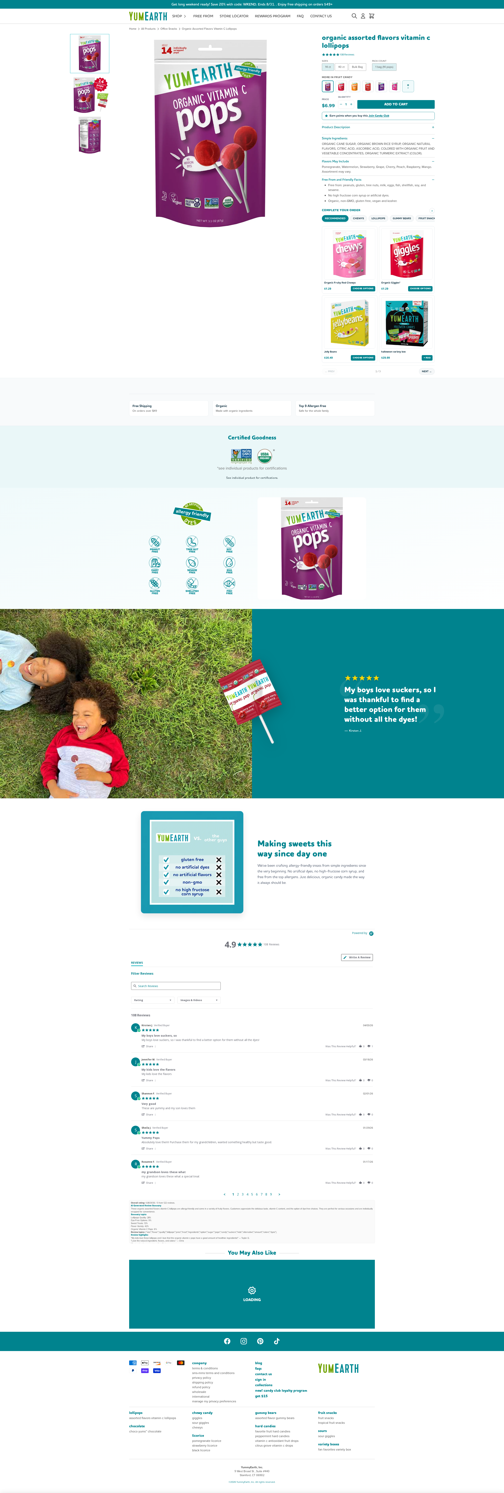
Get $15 (261, 1396)
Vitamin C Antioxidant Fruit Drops (276, 1441)
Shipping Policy (202, 1382)
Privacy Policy (201, 1377)
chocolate (137, 1426)
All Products (148, 29)
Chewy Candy (202, 1412)
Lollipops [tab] (378, 218)
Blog (258, 1363)
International (200, 1396)
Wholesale (199, 1392)
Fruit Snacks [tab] (428, 218)
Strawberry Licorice (204, 1445)
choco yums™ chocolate (145, 1431)
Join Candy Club (379, 116)
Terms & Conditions (205, 1368)
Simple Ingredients (334, 138)
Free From (203, 16)
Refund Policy (201, 1387)
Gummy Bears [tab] (402, 218)
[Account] (363, 16)
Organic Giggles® (390, 282)
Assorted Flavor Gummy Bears (274, 1418)
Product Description (336, 127)
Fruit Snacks (327, 1412)
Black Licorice (201, 1450)
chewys (197, 1427)
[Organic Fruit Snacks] (381, 86)
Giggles (197, 1418)
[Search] (354, 16)
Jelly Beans (330, 351)
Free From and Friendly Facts (341, 180)
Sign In (260, 1379)
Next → (427, 371)
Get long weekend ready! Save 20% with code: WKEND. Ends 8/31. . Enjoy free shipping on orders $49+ (252, 4)
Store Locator (234, 16)
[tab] (357, 957)
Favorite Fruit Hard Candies (272, 1431)
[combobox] (152, 1000)
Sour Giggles (200, 1422)
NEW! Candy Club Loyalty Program (281, 1390)
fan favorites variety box (334, 1449)
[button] (89, 53)
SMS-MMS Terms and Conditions (213, 1373)
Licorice (198, 1435)
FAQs (258, 1368)
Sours (322, 1431)
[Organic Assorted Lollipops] (368, 86)
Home (132, 29)
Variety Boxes (328, 1444)
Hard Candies (265, 1426)
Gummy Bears (265, 1412)
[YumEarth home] (346, 1368)
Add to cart (396, 104)
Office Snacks (168, 29)
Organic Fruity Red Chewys (340, 282)
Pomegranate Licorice (206, 1441)
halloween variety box (393, 351)
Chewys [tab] (358, 218)
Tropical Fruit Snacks (331, 1422)
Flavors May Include (335, 161)
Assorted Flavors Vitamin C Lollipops (152, 1418)
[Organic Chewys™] (354, 86)
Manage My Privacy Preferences (214, 1401)
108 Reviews (347, 54)
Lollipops (136, 1412)
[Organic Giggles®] (341, 86)
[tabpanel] (252, 1108)
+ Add (427, 357)
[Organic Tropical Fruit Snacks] (395, 86)
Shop (177, 16)
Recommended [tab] (335, 218)
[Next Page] (279, 1194)
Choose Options (363, 288)
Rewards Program (272, 16)
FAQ (300, 16)
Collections (263, 1385)
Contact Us (321, 16)
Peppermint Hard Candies (272, 1436)
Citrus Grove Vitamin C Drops (274, 1445)
